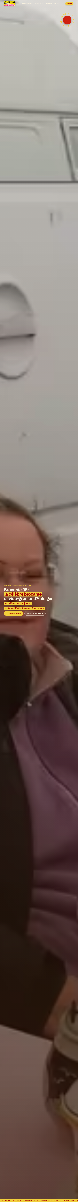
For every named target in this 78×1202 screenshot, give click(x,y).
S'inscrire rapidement (13, 613)
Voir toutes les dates (35, 613)
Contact (56, 3)
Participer (69, 3)
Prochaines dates (27, 3)
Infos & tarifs (48, 3)
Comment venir (38, 3)
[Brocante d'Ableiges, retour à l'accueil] (9, 3)
